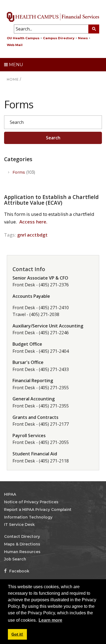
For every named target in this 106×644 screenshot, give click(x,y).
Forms (24, 172)
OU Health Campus (23, 38)
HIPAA (10, 494)
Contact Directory (22, 536)
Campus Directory (58, 38)
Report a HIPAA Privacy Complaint (37, 509)
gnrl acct (27, 235)
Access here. (33, 222)
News (83, 38)
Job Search (15, 559)
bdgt (42, 235)
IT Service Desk (19, 524)
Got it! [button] (17, 634)
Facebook (18, 571)
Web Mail (15, 45)
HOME (13, 79)
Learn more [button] (50, 620)
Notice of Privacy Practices (31, 502)
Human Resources (22, 552)
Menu (15, 64)
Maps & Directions (22, 544)
